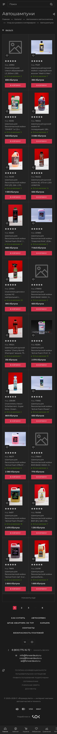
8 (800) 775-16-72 (21, 650)
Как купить (18, 618)
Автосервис (38, 618)
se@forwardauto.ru (30, 661)
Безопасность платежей (28, 633)
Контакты (28, 628)
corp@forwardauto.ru (31, 658)
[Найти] (50, 4)
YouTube (32, 642)
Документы (30, 689)
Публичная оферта (31, 685)
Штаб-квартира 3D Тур (20, 623)
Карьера (45, 623)
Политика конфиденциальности (30, 670)
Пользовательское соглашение (30, 674)
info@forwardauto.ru (30, 655)
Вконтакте (25, 642)
